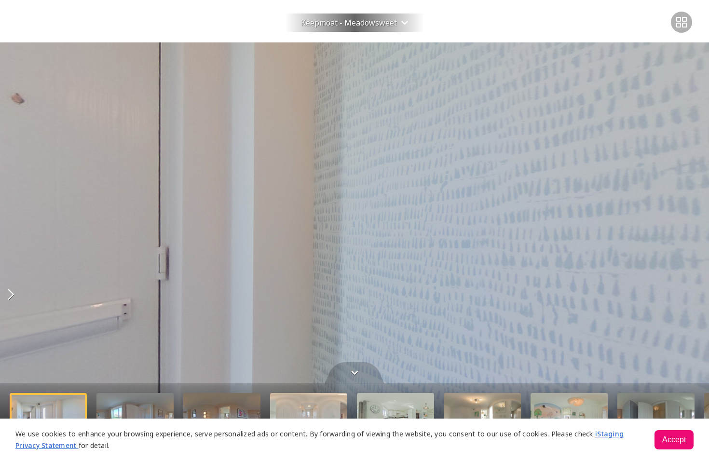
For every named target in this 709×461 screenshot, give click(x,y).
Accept (674, 439)
